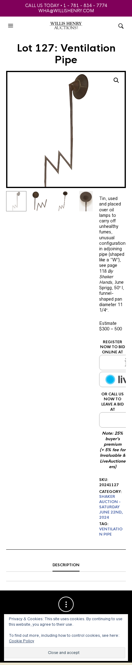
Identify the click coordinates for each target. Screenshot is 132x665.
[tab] (66, 565)
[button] (11, 26)
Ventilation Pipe (110, 532)
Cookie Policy (21, 641)
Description (66, 565)
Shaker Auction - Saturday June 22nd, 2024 (111, 507)
